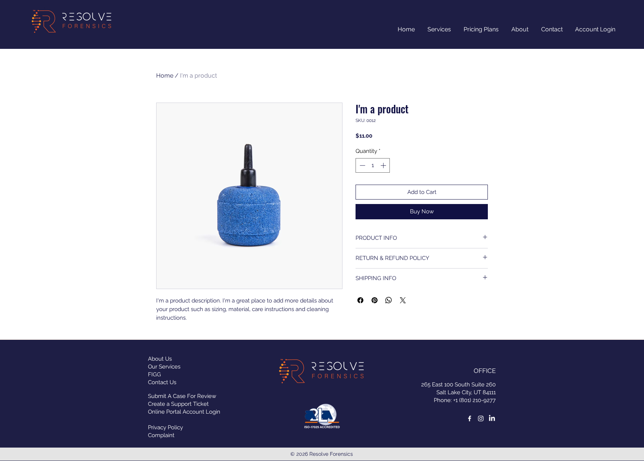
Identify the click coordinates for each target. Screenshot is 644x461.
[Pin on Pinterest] (374, 300)
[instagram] (480, 418)
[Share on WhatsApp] (388, 300)
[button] (520, 29)
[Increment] (384, 165)
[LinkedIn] (492, 418)
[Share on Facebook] (360, 300)
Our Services (164, 366)
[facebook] (469, 418)
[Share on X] (402, 300)
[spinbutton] (373, 165)
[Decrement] (362, 165)
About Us (160, 358)
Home (164, 75)
